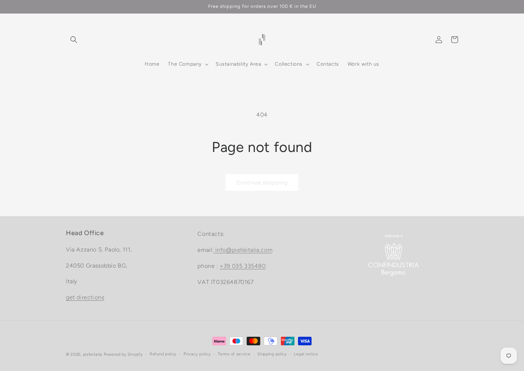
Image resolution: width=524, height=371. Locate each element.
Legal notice (306, 354)
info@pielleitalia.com (243, 250)
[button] (74, 39)
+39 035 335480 (243, 265)
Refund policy (163, 354)
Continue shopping (262, 182)
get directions (85, 297)
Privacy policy (197, 354)
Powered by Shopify (123, 354)
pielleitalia (92, 354)
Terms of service (234, 354)
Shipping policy (272, 354)
